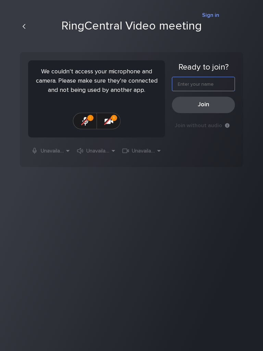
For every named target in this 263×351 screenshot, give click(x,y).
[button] (51, 151)
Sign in (210, 15)
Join (203, 104)
